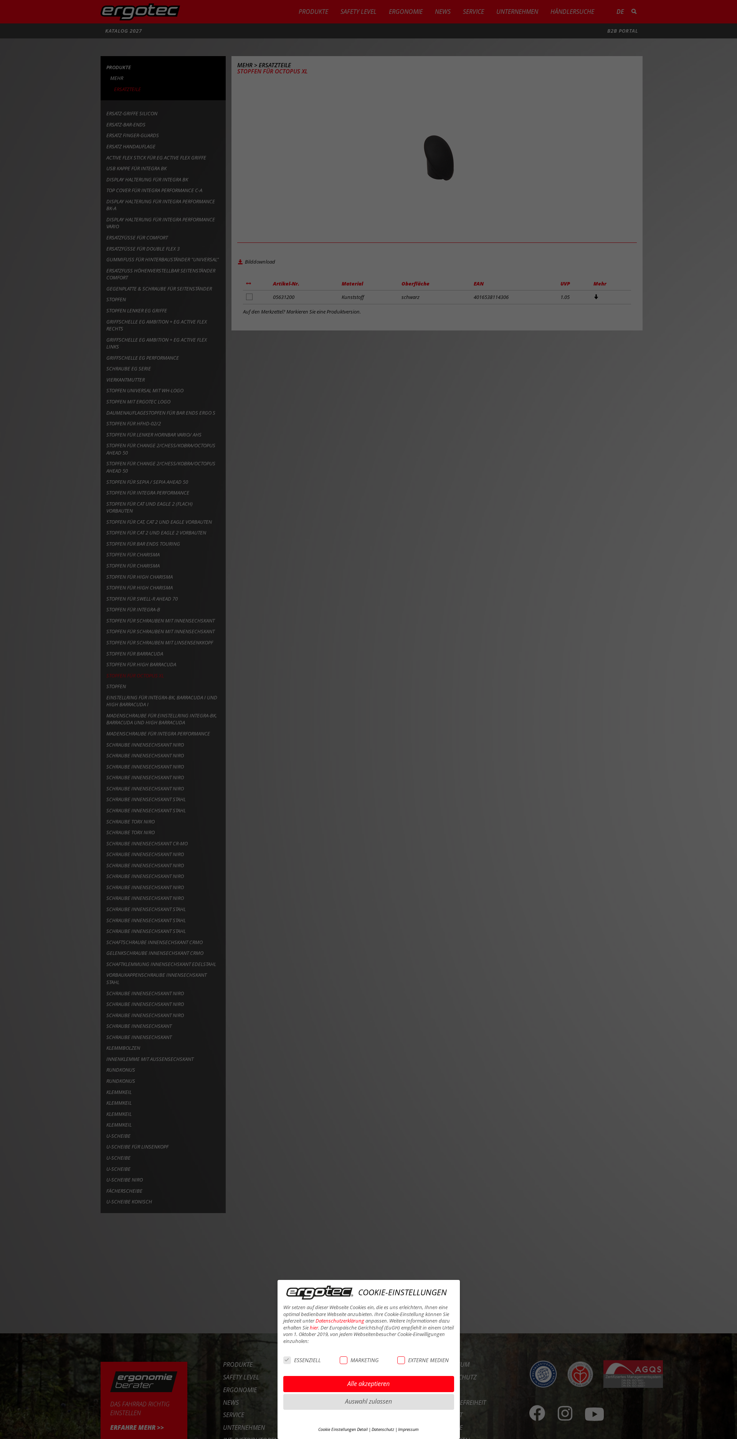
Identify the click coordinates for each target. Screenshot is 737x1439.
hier (314, 1327)
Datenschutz (383, 1429)
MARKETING (364, 1360)
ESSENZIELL (307, 1360)
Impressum (408, 1429)
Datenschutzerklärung (340, 1321)
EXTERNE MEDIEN (428, 1360)
